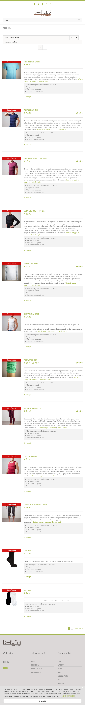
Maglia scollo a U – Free (31, 263)
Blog (59, 680)
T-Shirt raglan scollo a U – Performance (35, 158)
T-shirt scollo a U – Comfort (32, 62)
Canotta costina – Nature (31, 314)
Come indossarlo (45, 379)
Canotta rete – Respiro (30, 456)
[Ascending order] (76, 37)
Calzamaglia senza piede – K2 (32, 408)
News (59, 672)
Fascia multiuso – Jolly (30, 360)
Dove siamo (61, 683)
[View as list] (44, 47)
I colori (60, 669)
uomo (5, 668)
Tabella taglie (43, 81)
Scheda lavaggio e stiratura (45, 130)
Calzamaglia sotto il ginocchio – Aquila (35, 505)
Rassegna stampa (63, 676)
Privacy (33, 661)
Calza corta (27, 590)
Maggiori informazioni (67, 695)
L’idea (59, 661)
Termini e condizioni (36, 669)
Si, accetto (42, 701)
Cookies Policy (35, 665)
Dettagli (28, 96)
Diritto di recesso (36, 672)
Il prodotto (61, 665)
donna (6, 662)
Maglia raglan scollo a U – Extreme (34, 211)
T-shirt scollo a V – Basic (31, 110)
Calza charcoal (28, 551)
